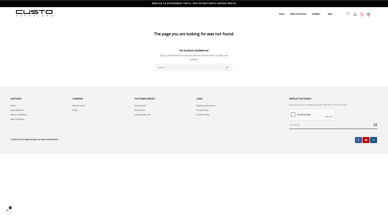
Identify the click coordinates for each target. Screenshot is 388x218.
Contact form (140, 105)
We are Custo (78, 105)
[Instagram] (373, 140)
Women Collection (19, 114)
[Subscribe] (374, 125)
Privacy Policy (202, 110)
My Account (139, 110)
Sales (13, 105)
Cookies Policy (202, 114)
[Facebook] (358, 140)
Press (75, 110)
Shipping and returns (206, 105)
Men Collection (17, 119)
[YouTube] (366, 140)
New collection (17, 110)
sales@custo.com (142, 114)
